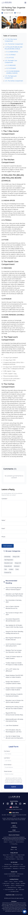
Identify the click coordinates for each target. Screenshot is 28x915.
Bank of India (6, 883)
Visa (5, 569)
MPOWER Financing (20, 885)
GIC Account (22, 868)
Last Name (7, 758)
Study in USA (16, 556)
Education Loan (8, 563)
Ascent (5, 881)
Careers (5, 841)
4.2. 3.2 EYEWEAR (11, 68)
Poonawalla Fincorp (12, 887)
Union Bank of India (14, 891)
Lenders (11, 569)
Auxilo (10, 881)
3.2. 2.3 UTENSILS (11, 54)
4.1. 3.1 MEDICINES (11, 65)
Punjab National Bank (9, 889)
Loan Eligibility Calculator (14, 875)
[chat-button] (24, 912)
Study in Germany (19, 856)
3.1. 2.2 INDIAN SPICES (12, 52)
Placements (15, 868)
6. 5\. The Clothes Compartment (14, 81)
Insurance (6, 866)
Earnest (17, 883)
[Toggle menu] (25, 3)
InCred (12, 885)
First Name (7, 751)
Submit (13, 787)
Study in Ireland (20, 858)
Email (3, 528)
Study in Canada (21, 854)
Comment (5, 498)
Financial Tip (7, 572)
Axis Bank (21, 881)
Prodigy (19, 887)
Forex (17, 569)
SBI (16, 889)
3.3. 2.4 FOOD (10, 57)
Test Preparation (8, 560)
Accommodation (7, 868)
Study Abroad (8, 566)
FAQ (16, 849)
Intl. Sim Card (22, 866)
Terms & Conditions (20, 841)
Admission (16, 566)
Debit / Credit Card (14, 866)
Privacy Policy (14, 843)
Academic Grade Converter (9, 873)
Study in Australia (9, 856)
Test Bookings (16, 864)
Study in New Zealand (10, 858)
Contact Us (11, 841)
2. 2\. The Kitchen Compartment (14, 44)
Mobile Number (8, 771)
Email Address (8, 764)
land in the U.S (8, 127)
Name (4, 520)
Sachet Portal (18, 895)
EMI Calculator (20, 873)
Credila (12, 883)
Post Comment (7, 546)
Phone (3, 536)
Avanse (15, 881)
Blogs (12, 849)
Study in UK (18, 563)
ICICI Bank (23, 883)
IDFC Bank (7, 885)
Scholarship (7, 556)
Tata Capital (21, 889)
